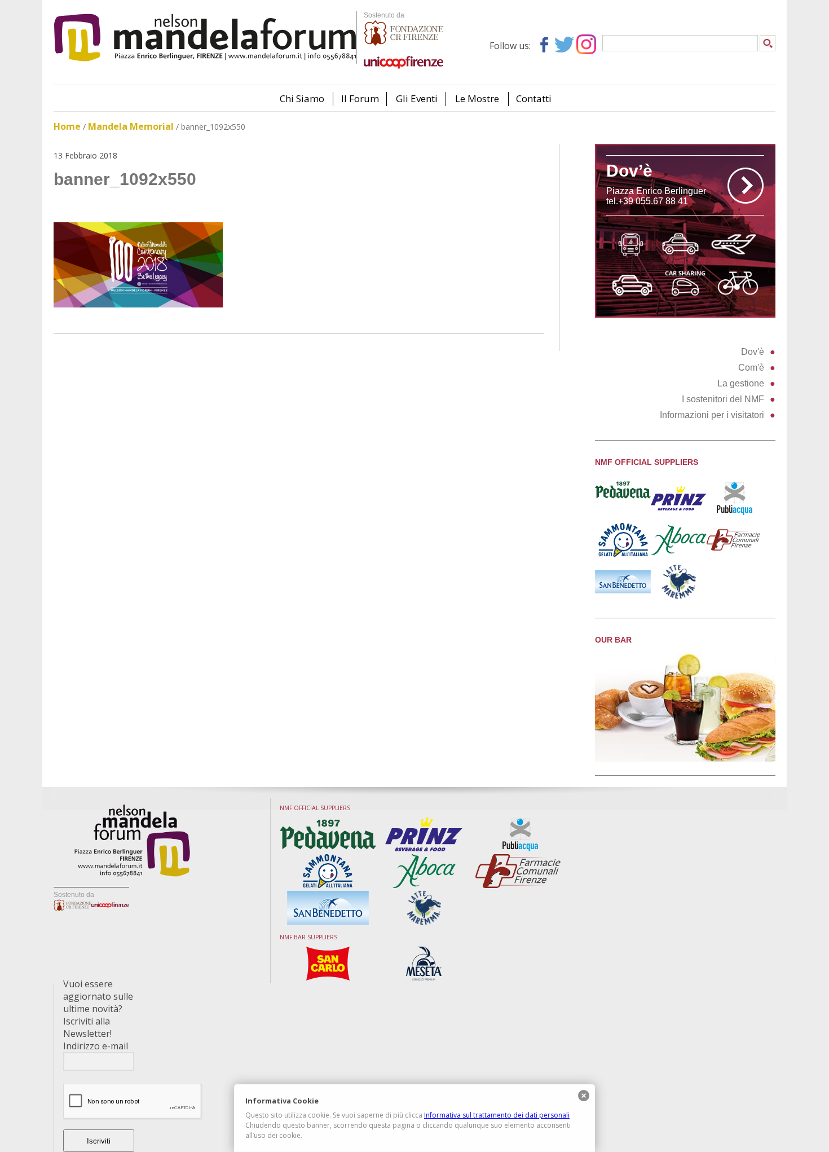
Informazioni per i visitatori (712, 415)
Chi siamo (302, 98)
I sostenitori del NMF (723, 399)
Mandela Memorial (131, 126)
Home (67, 126)
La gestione (740, 383)
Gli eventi (417, 98)
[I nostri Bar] (685, 758)
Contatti (534, 98)
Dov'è (752, 352)
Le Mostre (477, 98)
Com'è (751, 367)
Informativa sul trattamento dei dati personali (497, 1115)
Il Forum (360, 98)
